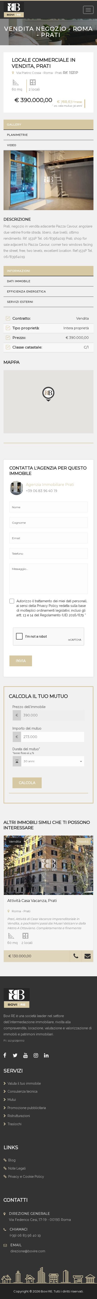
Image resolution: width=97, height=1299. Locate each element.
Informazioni (18, 271)
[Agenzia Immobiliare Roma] (21, 998)
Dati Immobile (18, 281)
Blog (12, 1160)
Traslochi (14, 1124)
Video (11, 145)
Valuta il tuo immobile (24, 1083)
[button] (53, 761)
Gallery (14, 124)
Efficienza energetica (26, 291)
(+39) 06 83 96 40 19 (25, 1235)
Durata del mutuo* (26, 750)
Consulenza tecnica (22, 1091)
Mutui (12, 1100)
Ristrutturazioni (19, 1116)
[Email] (88, 957)
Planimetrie (17, 134)
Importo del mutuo (26, 728)
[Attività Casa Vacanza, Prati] (48, 865)
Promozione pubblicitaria (27, 1108)
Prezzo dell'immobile (28, 707)
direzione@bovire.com (27, 1251)
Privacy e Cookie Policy (26, 1176)
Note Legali (17, 1168)
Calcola (27, 783)
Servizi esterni (20, 301)
